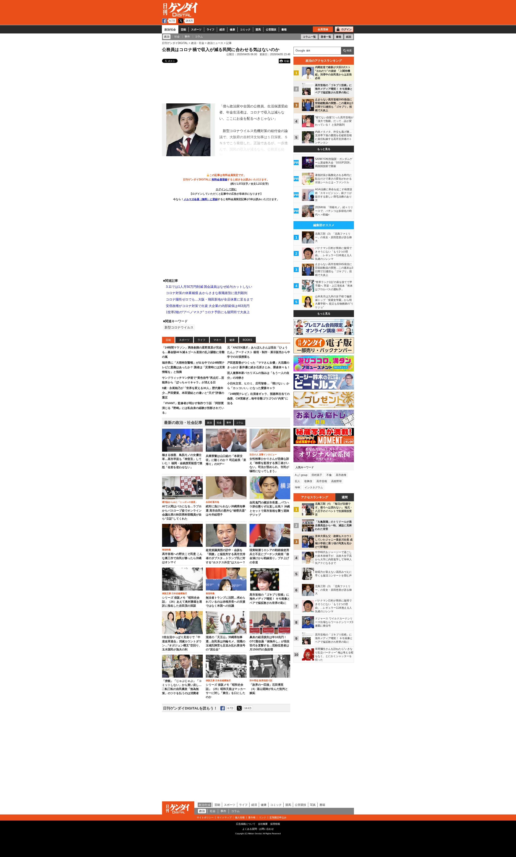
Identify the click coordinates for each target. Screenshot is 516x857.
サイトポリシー (205, 817)
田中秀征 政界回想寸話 (261, 680)
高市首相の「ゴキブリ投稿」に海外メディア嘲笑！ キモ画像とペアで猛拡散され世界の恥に (270, 598)
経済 (222, 29)
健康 (232, 29)
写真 (313, 804)
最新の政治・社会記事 (183, 422)
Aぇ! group (301, 474)
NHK (297, 487)
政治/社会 (170, 29)
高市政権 (341, 474)
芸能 (183, 29)
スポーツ (196, 29)
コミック (245, 29)
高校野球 (336, 481)
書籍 (284, 29)
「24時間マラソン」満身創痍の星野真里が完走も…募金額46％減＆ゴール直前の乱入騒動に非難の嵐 (193, 352)
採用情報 (275, 824)
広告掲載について (245, 824)
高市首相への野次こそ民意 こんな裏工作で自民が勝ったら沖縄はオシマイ (182, 558)
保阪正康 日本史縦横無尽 (174, 593)
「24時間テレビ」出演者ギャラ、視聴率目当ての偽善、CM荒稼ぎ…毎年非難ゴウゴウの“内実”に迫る (258, 398)
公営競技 (271, 29)
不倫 (329, 474)
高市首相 (321, 481)
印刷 (286, 61)
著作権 (251, 817)
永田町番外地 (212, 502)
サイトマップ (224, 817)
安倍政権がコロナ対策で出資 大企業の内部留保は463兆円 (208, 306)
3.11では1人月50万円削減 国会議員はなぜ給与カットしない (209, 286)
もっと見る (323, 149)
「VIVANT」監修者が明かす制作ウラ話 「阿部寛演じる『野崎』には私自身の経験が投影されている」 (193, 407)
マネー (217, 339)
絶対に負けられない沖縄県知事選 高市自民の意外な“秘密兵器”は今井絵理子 (226, 510)
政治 (209, 422)
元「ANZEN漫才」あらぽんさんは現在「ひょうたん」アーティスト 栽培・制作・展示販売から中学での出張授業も (258, 352)
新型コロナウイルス (179, 327)
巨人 (297, 481)
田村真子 (317, 474)
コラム (239, 422)
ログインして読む (226, 189)
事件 (228, 422)
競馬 (258, 29)
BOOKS (247, 339)
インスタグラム (314, 487)
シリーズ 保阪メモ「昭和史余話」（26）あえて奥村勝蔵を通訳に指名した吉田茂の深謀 (182, 601)
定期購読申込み (277, 817)
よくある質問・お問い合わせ (258, 829)
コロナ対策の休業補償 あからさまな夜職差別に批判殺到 (206, 293)
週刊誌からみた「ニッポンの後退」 (180, 502)
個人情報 (240, 817)
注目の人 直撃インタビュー (263, 454)
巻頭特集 (166, 549)
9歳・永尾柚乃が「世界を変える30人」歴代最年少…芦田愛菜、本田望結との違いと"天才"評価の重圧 (193, 392)
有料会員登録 (219, 179)
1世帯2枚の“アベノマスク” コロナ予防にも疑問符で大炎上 (208, 312)
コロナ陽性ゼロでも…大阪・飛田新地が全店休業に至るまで (209, 299)
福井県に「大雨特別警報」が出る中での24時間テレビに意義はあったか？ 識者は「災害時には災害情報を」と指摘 (193, 367)
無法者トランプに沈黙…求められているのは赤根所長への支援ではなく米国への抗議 (225, 601)
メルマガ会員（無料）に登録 (201, 199)
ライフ (210, 29)
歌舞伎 (308, 481)
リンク (262, 817)
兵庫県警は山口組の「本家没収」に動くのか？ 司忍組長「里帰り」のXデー (226, 460)
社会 (219, 422)
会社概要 (263, 824)
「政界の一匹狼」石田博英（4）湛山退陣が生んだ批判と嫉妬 (269, 689)
